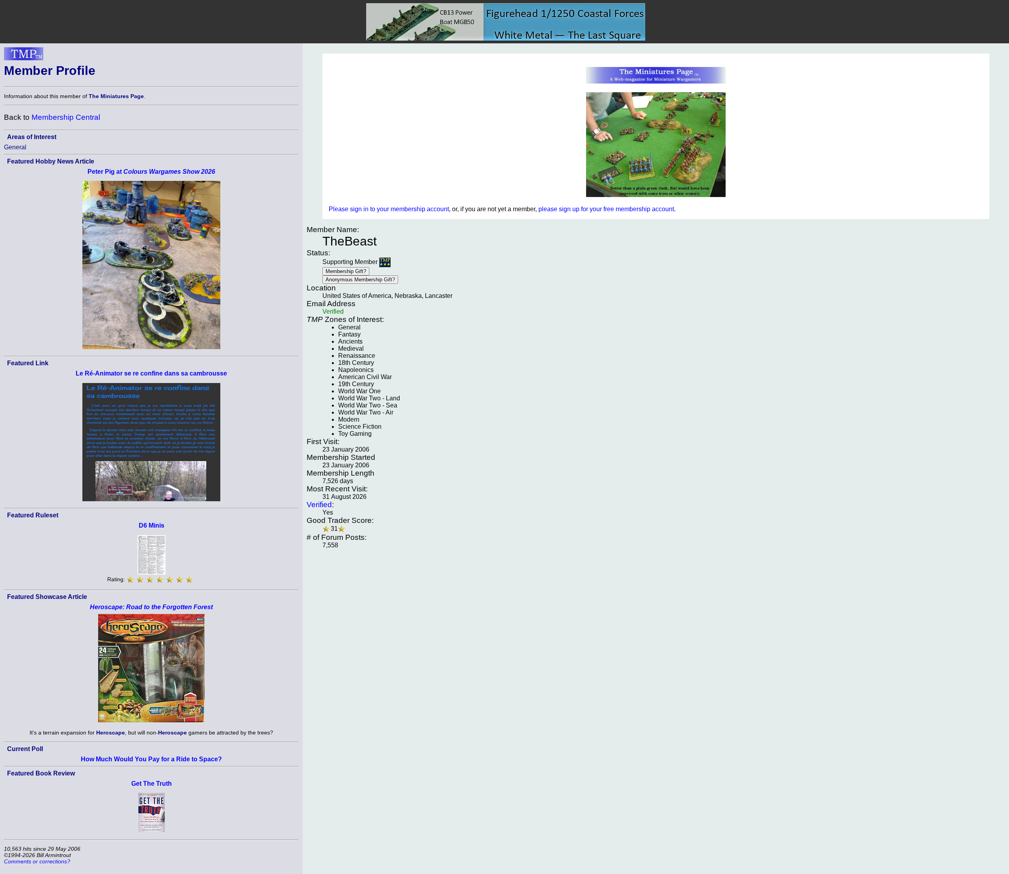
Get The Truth (151, 783)
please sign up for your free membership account (606, 209)
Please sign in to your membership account (389, 209)
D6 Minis (151, 525)
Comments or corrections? (37, 861)
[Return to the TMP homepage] (23, 56)
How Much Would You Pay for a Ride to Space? (151, 759)
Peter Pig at (151, 171)
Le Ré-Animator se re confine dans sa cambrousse (151, 373)
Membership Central (66, 117)
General (15, 147)
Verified (319, 504)
